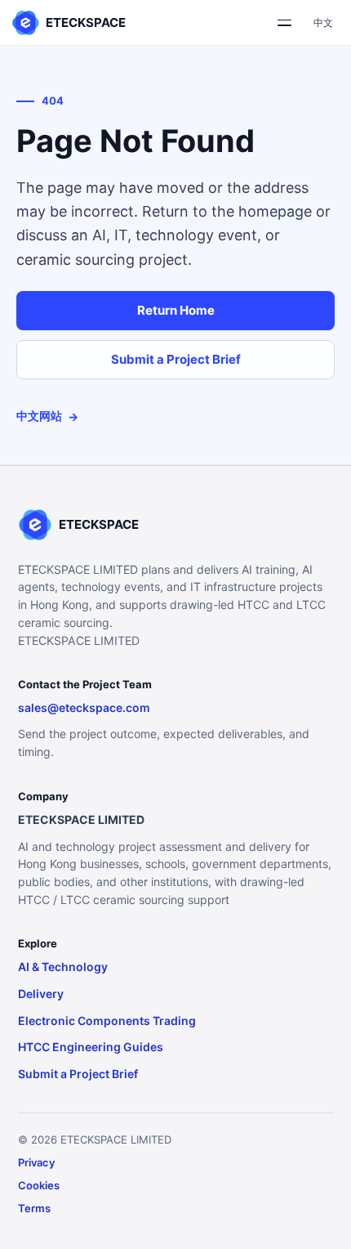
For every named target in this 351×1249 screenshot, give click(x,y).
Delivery (41, 994)
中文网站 (47, 416)
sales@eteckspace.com (84, 707)
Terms (34, 1208)
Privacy (36, 1162)
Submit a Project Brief (176, 359)
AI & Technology (63, 967)
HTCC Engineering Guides (90, 1047)
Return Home (176, 310)
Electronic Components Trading (107, 1020)
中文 (323, 22)
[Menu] (284, 23)
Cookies (39, 1185)
